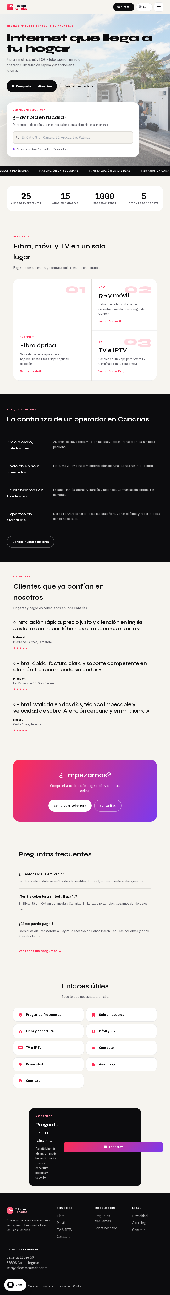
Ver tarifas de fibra (79, 86)
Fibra (60, 1216)
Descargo (64, 1286)
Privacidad (140, 1216)
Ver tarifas (108, 805)
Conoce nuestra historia (30, 542)
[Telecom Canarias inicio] (27, 7)
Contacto (63, 1236)
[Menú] (158, 7)
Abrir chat (115, 1147)
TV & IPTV (64, 1230)
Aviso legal (140, 1223)
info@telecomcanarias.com (27, 1268)
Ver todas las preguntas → (40, 951)
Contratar (124, 7)
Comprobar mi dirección (34, 86)
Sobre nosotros (106, 1228)
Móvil (61, 1223)
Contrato (139, 1230)
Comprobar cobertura (70, 805)
